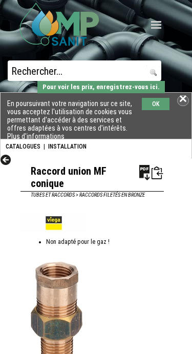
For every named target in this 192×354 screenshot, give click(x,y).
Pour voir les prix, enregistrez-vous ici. (101, 87)
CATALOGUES (23, 146)
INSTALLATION (67, 146)
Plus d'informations (36, 136)
